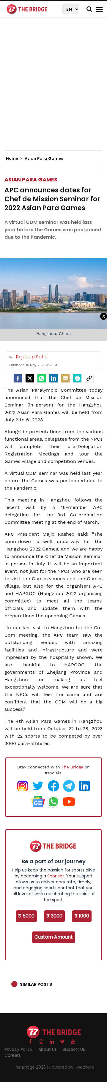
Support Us (74, 1049)
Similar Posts (36, 984)
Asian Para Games (30, 179)
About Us (47, 1049)
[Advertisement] (53, 89)
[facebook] (17, 378)
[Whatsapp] (41, 378)
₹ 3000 (54, 915)
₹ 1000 (81, 915)
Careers (12, 1055)
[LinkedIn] (53, 378)
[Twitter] (29, 378)
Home (12, 158)
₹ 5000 (26, 915)
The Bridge (72, 767)
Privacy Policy (18, 1049)
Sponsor (55, 876)
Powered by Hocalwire (72, 1067)
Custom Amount (53, 937)
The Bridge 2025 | (31, 1067)
